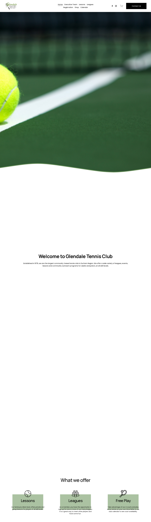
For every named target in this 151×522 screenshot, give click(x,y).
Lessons (82, 4)
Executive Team (70, 4)
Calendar (84, 7)
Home (60, 4)
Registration (68, 7)
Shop (77, 7)
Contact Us (136, 6)
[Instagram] (116, 6)
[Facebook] (112, 6)
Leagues (90, 4)
